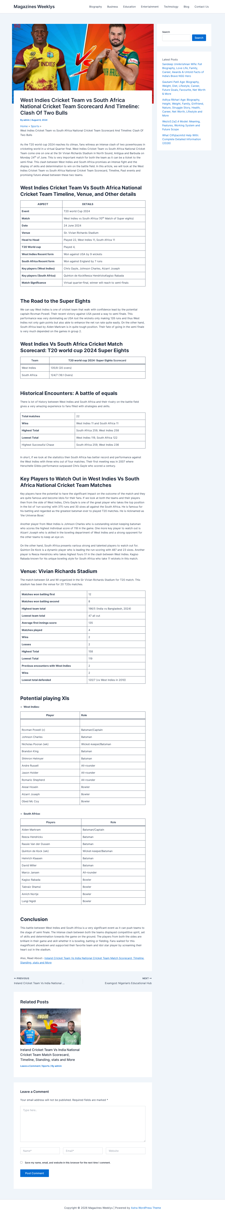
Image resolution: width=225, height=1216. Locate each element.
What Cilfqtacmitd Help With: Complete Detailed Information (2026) (181, 139)
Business (112, 6)
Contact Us (202, 6)
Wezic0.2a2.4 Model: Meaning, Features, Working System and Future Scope (181, 125)
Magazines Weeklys (34, 6)
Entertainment (150, 6)
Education (129, 6)
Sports (46, 1065)
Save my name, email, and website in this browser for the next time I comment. (68, 1162)
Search (166, 31)
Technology (171, 6)
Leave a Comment (30, 1065)
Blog (186, 6)
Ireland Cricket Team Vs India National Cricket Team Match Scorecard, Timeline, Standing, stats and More (50, 1055)
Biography (95, 6)
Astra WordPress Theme (146, 1207)
